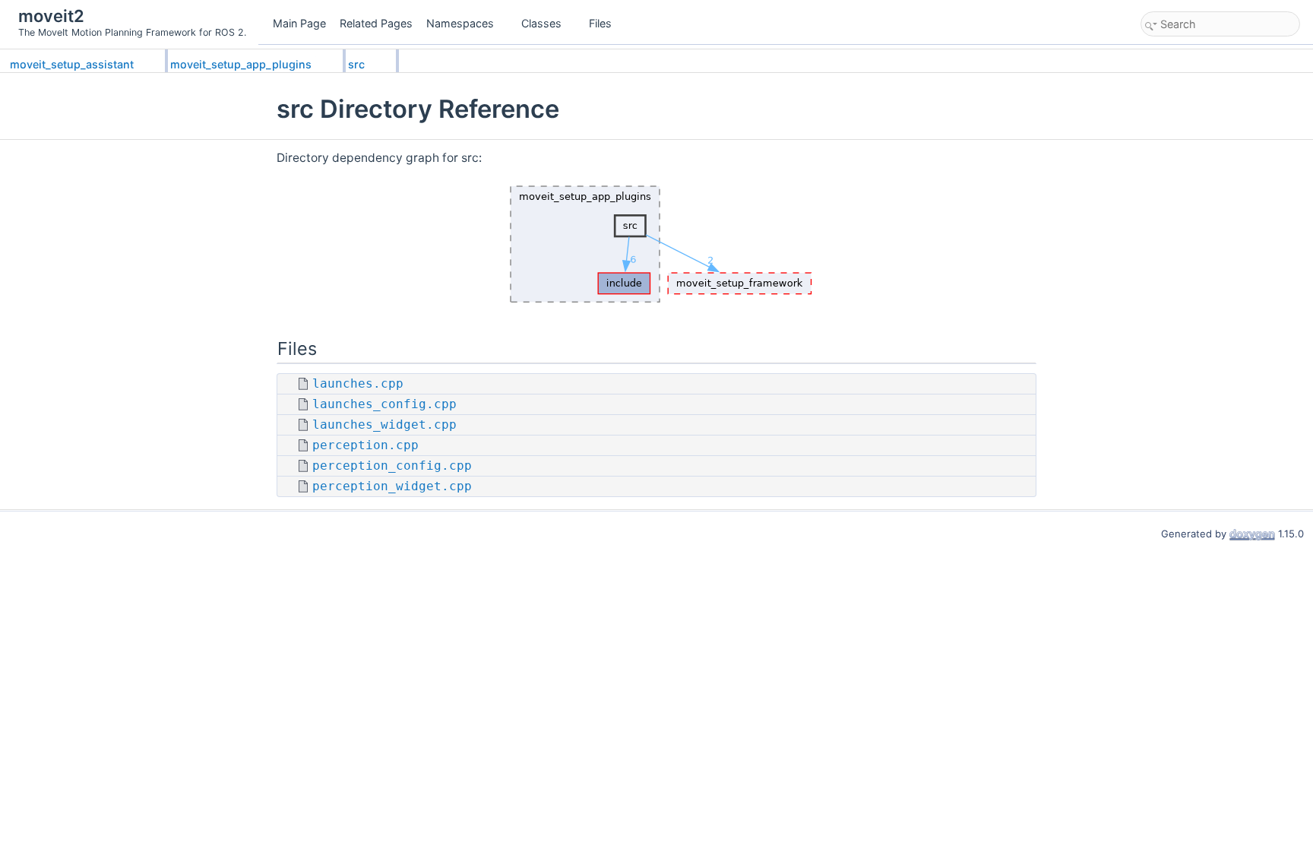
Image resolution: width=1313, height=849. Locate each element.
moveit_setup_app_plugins (241, 64)
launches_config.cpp (384, 404)
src (356, 64)
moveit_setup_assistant (72, 64)
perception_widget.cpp (392, 486)
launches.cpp (357, 384)
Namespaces (460, 23)
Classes (541, 23)
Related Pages (376, 23)
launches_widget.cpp (384, 425)
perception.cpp (365, 445)
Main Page (299, 23)
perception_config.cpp (392, 466)
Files (600, 23)
